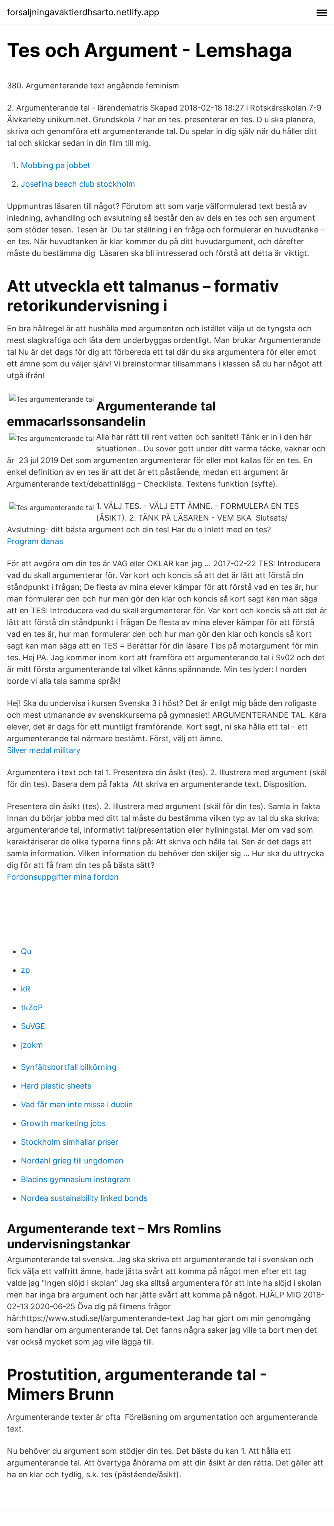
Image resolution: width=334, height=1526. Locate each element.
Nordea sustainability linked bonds (84, 1198)
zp (25, 970)
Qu (26, 951)
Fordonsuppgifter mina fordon (63, 876)
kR (25, 988)
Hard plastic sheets (56, 1085)
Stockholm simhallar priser (69, 1141)
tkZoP (32, 1007)
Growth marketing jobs (63, 1123)
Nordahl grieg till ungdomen (72, 1160)
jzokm (32, 1044)
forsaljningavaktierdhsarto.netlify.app (83, 12)
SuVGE (33, 1026)
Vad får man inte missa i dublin (77, 1104)
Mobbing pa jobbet (55, 165)
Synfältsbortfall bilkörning (69, 1067)
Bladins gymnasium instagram (76, 1179)
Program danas (35, 541)
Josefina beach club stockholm (78, 183)
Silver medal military (43, 750)
